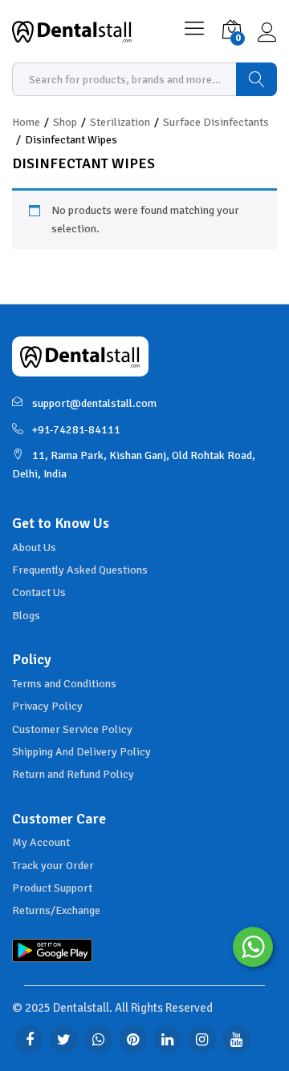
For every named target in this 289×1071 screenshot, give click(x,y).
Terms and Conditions (64, 684)
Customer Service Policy (72, 729)
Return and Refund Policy (73, 774)
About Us (34, 547)
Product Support (52, 888)
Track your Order (53, 865)
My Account (41, 842)
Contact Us (39, 592)
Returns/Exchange (56, 910)
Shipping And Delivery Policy (81, 752)
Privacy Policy (47, 706)
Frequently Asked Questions (80, 570)
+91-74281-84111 (76, 430)
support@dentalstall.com (94, 403)
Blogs (26, 615)
